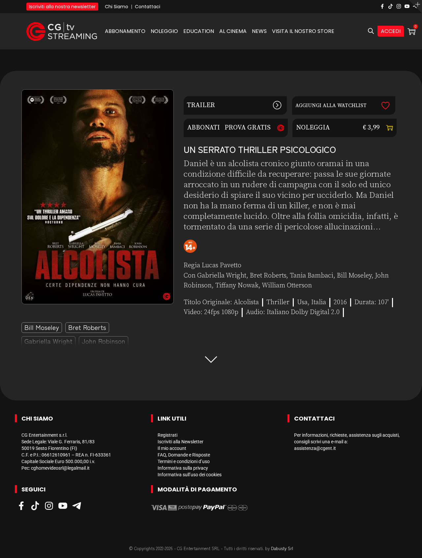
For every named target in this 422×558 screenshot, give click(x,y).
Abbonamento (125, 31)
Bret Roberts (87, 327)
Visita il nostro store (303, 31)
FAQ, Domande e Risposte (184, 454)
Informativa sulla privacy (183, 468)
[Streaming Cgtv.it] (61, 31)
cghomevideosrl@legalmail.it (60, 468)
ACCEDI (391, 31)
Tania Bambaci (311, 276)
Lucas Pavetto (221, 265)
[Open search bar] (371, 31)
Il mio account (172, 448)
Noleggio (164, 31)
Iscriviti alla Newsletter (180, 441)
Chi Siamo (116, 6)
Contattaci (147, 6)
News (259, 31)
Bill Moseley (41, 327)
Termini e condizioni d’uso (184, 461)
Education (198, 31)
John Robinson (103, 341)
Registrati (167, 435)
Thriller (277, 302)
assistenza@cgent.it (315, 448)
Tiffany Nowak (236, 285)
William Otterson (287, 285)
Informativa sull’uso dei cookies (190, 474)
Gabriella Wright (48, 341)
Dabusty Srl (282, 548)
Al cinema (233, 31)
